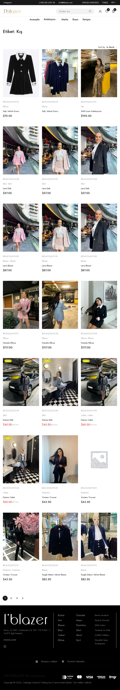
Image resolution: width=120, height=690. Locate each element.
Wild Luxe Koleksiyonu (91, 111)
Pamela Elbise (9, 342)
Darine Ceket (87, 420)
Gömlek (80, 615)
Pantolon (46, 492)
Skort (79, 635)
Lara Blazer (8, 265)
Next (22, 598)
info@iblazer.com (66, 2)
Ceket (83, 415)
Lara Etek (7, 188)
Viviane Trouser (49, 497)
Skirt (5, 183)
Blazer (6, 261)
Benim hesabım (102, 615)
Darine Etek (8, 420)
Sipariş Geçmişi (102, 620)
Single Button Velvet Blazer (54, 574)
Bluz (60, 630)
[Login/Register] (100, 11)
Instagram (8, 2)
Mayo (79, 620)
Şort (78, 640)
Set (82, 106)
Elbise (5, 106)
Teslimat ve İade (102, 630)
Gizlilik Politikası (102, 635)
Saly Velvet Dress (11, 111)
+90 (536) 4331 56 (16, 676)
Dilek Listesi (100, 625)
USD (112, 2)
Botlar (61, 615)
